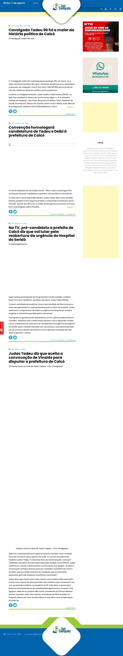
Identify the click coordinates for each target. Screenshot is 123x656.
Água (95, 173)
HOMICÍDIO (112, 156)
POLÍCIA (108, 163)
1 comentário (70, 114)
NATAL (91, 161)
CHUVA (90, 153)
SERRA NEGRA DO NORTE (91, 170)
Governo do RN (103, 156)
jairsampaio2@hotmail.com (35, 634)
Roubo (113, 168)
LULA (114, 158)
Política (101, 165)
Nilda (96, 161)
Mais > (71, 106)
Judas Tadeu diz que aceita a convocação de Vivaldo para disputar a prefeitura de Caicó (37, 357)
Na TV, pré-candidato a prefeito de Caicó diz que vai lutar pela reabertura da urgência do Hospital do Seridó (42, 233)
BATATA (102, 151)
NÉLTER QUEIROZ (103, 161)
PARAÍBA (87, 163)
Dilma (96, 156)
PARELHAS (93, 163)
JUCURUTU (109, 158)
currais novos (88, 156)
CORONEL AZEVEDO (99, 153)
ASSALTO (103, 148)
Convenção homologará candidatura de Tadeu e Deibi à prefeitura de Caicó (38, 131)
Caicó (108, 151)
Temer (101, 170)
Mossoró (86, 161)
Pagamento (113, 161)
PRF (105, 165)
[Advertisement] (100, 117)
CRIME (109, 153)
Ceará (85, 153)
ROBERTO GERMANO (93, 168)
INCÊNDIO (87, 158)
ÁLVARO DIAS (102, 173)
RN (86, 168)
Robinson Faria (106, 168)
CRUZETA (114, 153)
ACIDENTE (90, 148)
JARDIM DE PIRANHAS (98, 158)
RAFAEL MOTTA (112, 165)
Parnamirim (101, 163)
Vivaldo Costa (113, 170)
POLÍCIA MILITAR (93, 165)
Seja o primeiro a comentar (63, 214)
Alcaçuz (96, 148)
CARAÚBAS (114, 151)
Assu (98, 151)
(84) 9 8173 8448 (13, 634)
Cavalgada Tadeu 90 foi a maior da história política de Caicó (41, 32)
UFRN (106, 170)
